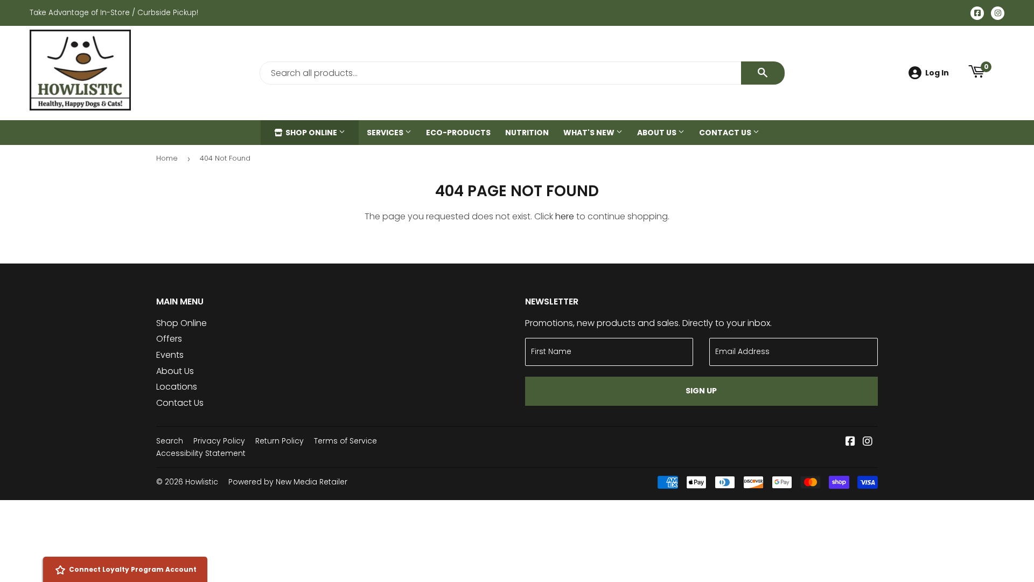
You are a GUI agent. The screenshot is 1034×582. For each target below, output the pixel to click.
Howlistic (201, 481)
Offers (169, 338)
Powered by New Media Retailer (287, 481)
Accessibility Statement (201, 453)
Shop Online (311, 132)
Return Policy (279, 440)
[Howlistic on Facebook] (850, 442)
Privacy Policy (219, 440)
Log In (937, 72)
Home (167, 158)
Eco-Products (458, 132)
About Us (657, 132)
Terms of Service (345, 440)
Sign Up (701, 390)
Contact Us (726, 132)
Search (169, 440)
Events (170, 355)
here (564, 216)
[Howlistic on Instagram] (867, 442)
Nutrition (527, 132)
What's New (589, 132)
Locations (176, 386)
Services (386, 132)
